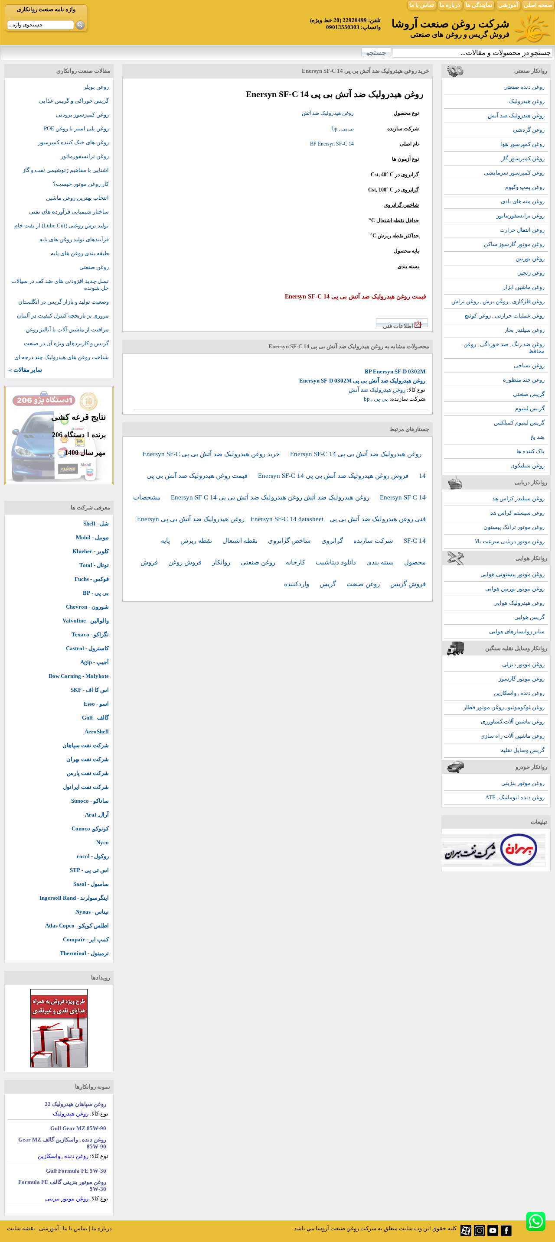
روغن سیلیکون (527, 465)
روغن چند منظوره (524, 379)
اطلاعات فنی (398, 326)
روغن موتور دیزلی (523, 664)
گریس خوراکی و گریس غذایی (74, 100)
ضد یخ (537, 437)
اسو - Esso (96, 703)
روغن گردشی (529, 129)
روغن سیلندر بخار (524, 330)
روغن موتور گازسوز (522, 678)
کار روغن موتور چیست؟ (81, 184)
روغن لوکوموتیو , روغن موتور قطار (504, 707)
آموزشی (508, 5)
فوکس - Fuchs (92, 579)
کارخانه (296, 562)
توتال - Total (94, 565)
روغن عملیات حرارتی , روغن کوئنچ (504, 315)
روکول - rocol (93, 856)
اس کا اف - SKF (90, 690)
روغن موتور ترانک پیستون (514, 527)
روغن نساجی (529, 365)
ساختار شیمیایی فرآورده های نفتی (69, 211)
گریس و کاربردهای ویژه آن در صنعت (66, 343)
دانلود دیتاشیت (337, 562)
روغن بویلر (96, 87)
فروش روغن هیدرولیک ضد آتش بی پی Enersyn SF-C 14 (334, 475)
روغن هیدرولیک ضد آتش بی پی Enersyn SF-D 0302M (362, 380)
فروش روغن (185, 562)
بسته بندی (380, 562)
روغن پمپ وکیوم (525, 187)
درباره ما (450, 5)
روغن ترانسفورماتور (520, 215)
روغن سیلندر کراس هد (518, 498)
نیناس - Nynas (92, 911)
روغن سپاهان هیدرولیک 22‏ (75, 1104)
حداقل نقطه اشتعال (397, 220)
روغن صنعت (364, 583)
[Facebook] (506, 1234)
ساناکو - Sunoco (90, 801)
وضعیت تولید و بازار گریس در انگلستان (63, 301)
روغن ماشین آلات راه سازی (512, 736)
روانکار (222, 562)
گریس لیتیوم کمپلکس (519, 422)
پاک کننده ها (530, 451)
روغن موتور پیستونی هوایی (512, 574)
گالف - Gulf (95, 717)
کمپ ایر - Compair (86, 939)
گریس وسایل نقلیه (523, 750)
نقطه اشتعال (240, 540)
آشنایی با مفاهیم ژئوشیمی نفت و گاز (66, 170)
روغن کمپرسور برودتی (82, 114)
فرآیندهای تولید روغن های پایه (74, 239)
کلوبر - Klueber (90, 551)
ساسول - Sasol (91, 884)
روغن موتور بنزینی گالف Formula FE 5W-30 (62, 1185)
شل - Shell (96, 523)
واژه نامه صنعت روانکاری (46, 9)
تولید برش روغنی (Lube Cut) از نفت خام (61, 225)
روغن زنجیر (531, 272)
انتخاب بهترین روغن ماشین (77, 198)
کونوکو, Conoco (90, 828)
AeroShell (97, 731)
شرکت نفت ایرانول (86, 787)
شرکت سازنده (374, 540)
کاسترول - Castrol (87, 648)
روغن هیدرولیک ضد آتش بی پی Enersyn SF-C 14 (355, 454)
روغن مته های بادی (523, 201)
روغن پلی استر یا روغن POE (76, 128)
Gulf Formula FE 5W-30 (76, 1170)
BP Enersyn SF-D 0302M (395, 371)
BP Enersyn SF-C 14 (332, 144)
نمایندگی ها (479, 5)
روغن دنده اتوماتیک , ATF (515, 797)
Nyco (102, 842)
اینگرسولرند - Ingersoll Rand (74, 898)
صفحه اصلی (538, 5)
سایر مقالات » (25, 369)
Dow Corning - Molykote (79, 676)
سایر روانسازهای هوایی (517, 631)
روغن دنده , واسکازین (519, 693)
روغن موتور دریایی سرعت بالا (510, 541)
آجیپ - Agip (94, 662)
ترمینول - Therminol (84, 953)
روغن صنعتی (259, 562)
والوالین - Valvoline (85, 620)
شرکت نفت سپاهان (85, 745)
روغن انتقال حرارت (522, 230)
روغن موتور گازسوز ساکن (514, 244)
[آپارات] (465, 1234)
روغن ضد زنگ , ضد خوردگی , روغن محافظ (504, 347)
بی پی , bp (343, 129)
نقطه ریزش (197, 540)
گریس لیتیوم (530, 408)
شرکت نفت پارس (88, 773)
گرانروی (410, 175)
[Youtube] (492, 1234)
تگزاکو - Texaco (90, 634)
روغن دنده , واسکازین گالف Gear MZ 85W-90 (62, 1143)
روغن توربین (530, 258)
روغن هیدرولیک (527, 101)
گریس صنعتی (529, 394)
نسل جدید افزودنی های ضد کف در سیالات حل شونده (60, 284)
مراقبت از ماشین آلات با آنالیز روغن (67, 329)
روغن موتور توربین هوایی (515, 588)
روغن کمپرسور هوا (522, 144)
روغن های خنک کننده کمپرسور (73, 142)
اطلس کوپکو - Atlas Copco (77, 925)
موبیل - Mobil (92, 537)
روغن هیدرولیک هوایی (519, 603)
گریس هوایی (529, 617)
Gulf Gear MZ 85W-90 (78, 1128)
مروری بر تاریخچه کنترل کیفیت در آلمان (63, 315)
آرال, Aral (97, 814)
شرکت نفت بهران (87, 759)
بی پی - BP (96, 593)
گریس (329, 583)
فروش (150, 562)
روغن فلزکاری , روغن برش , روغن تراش (498, 301)
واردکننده (297, 583)
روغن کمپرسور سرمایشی (514, 172)
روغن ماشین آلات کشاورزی (513, 721)
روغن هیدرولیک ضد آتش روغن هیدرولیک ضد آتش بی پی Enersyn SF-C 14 (271, 497)
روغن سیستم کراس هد (517, 512)
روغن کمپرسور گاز (523, 158)
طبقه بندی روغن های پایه (80, 253)
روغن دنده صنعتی (524, 87)
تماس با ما (421, 5)
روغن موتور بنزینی (523, 783)
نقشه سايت (21, 1228)
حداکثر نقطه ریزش (398, 236)
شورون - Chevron (87, 606)
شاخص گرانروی (401, 205)
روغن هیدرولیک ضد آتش (516, 115)
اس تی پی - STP (89, 870)
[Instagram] (479, 1234)
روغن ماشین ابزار (524, 287)
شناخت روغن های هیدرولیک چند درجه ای (61, 357)
